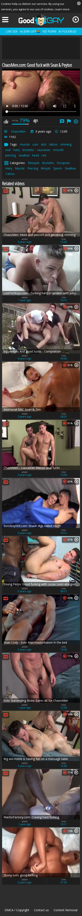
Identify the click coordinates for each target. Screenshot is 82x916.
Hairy (8, 168)
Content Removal (65, 910)
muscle (25, 144)
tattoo (53, 144)
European (63, 163)
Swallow (70, 168)
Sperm (57, 168)
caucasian (43, 150)
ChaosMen (18, 131)
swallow (24, 155)
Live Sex (11, 31)
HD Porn (49, 31)
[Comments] (62, 121)
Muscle (20, 168)
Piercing (32, 168)
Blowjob (33, 163)
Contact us (41, 910)
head (35, 155)
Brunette (48, 163)
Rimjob (45, 168)
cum (35, 144)
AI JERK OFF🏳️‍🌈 (30, 31)
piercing (10, 155)
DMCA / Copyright (17, 910)
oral (8, 150)
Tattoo (10, 174)
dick (43, 144)
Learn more (62, 9)
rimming (65, 144)
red (44, 155)
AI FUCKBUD (67, 31)
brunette (28, 150)
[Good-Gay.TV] (41, 20)
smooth (58, 150)
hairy (16, 150)
